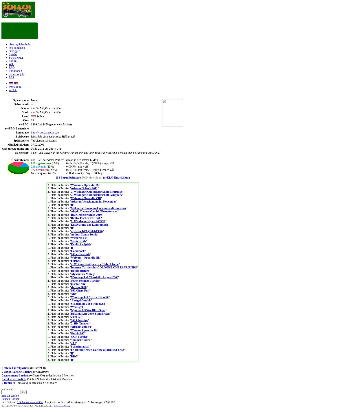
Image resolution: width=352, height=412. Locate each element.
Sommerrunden (81, 340)
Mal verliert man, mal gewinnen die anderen (98, 208)
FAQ (12, 67)
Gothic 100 (77, 333)
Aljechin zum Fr (81, 326)
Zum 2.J (76, 316)
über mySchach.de (19, 44)
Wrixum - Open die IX (85, 185)
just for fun (78, 283)
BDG (74, 356)
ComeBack (78, 251)
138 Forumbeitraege (68, 177)
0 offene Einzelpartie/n (16, 368)
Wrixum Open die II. (84, 330)
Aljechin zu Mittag (82, 274)
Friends (75, 260)
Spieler (13, 54)
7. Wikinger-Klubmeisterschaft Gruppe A (96, 194)
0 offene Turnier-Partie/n (17, 371)
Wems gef (77, 307)
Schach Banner (10, 398)
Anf (73, 293)
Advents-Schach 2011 (84, 188)
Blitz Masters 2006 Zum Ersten (90, 313)
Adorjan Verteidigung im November (93, 201)
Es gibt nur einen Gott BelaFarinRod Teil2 (97, 349)
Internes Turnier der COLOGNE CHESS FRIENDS (104, 267)
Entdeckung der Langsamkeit (89, 224)
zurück (13, 90)
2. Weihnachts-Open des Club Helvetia (95, 264)
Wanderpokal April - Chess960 (90, 297)
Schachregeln (16, 74)
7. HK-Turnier (80, 323)
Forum (12, 60)
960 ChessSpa (79, 320)
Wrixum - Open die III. (85, 257)
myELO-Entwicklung (116, 177)
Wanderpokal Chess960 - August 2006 (94, 277)
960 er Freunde (80, 254)
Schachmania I (80, 346)
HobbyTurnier (80, 270)
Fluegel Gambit (81, 300)
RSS (11, 77)
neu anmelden (17, 47)
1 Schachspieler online (30, 402)
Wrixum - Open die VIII (86, 198)
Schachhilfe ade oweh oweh (88, 303)
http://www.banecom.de (45, 132)
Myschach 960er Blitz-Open (88, 310)
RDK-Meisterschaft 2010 (86, 214)
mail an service (10, 395)
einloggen (14, 51)
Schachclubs (16, 57)
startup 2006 (79, 287)
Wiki (11, 64)
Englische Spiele (81, 244)
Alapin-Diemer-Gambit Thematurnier (94, 211)
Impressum (15, 86)
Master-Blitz (78, 241)
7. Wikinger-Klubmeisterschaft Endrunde (96, 191)
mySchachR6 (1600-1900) (87, 231)
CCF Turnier (79, 336)
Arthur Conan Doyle (84, 234)
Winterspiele (79, 237)
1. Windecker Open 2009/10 (88, 221)
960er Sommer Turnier (85, 280)
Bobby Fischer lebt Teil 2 (86, 218)
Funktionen (15, 70)
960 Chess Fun (80, 290)
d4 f (73, 343)
